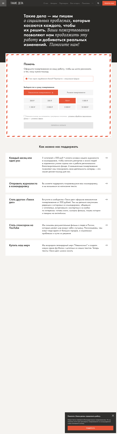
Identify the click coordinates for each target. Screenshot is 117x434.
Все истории (75, 3)
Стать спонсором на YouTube (58, 229)
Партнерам (63, 3)
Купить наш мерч (58, 248)
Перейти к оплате (58, 125)
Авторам (53, 3)
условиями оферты (37, 118)
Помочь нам (109, 3)
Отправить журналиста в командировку (58, 186)
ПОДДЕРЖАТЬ (90, 428)
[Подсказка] (52, 93)
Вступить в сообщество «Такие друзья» (58, 206)
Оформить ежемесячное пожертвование (58, 165)
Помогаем (86, 3)
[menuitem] (3, 3)
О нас (46, 3)
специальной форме (71, 78)
